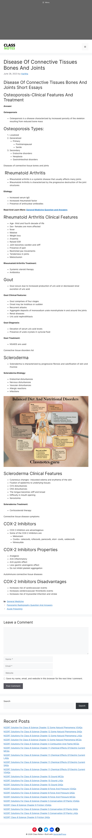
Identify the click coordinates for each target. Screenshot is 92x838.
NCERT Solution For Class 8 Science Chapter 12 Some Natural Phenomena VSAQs (43, 727)
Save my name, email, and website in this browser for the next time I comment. (44, 678)
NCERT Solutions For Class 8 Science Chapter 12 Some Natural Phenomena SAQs (43, 731)
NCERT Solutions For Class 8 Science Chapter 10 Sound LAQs (33, 780)
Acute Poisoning (14, 609)
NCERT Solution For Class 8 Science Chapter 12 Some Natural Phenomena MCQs (43, 740)
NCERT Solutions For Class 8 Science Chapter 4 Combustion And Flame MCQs (41, 744)
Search (7, 701)
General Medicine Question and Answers (46, 210)
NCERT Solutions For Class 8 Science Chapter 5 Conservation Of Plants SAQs (41, 809)
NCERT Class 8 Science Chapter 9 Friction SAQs (27, 817)
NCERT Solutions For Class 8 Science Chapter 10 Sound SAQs (33, 784)
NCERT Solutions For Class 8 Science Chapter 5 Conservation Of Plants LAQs (41, 813)
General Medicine (15, 601)
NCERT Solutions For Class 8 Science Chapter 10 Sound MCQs (34, 776)
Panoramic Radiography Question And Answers (29, 605)
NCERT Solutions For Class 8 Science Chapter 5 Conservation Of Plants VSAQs (41, 801)
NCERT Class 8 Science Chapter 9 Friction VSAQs (27, 805)
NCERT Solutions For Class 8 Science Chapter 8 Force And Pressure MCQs (39, 797)
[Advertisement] (46, 23)
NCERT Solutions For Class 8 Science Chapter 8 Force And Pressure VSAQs (40, 789)
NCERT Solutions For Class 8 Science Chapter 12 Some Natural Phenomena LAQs (43, 735)
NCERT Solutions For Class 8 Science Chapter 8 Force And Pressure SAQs (39, 793)
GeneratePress (59, 834)
